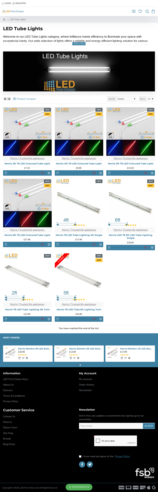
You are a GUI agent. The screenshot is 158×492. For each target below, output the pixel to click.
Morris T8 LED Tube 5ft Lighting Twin (79, 309)
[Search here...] (146, 11)
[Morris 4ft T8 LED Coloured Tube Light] (79, 131)
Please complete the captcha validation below (85, 443)
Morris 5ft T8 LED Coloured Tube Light (131, 163)
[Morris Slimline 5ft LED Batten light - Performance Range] (10, 352)
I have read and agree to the (106, 456)
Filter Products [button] (80, 487)
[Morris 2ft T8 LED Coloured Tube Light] (27, 131)
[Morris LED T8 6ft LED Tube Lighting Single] (130, 203)
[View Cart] (154, 11)
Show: (142, 99)
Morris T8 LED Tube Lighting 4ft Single (79, 235)
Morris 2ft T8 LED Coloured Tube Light (27, 163)
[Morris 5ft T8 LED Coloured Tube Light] (130, 131)
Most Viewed (11, 337)
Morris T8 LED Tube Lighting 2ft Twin (27, 309)
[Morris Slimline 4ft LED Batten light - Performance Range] (112, 352)
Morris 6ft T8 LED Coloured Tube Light (27, 235)
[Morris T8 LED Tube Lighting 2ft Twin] (27, 277)
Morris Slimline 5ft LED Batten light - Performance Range (34, 348)
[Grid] (5, 99)
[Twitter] (90, 464)
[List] (9, 99)
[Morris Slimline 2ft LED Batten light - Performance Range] (61, 352)
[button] (6, 173)
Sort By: (112, 99)
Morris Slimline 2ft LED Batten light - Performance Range (85, 348)
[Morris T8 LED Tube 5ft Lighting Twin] (79, 277)
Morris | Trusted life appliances (27, 158)
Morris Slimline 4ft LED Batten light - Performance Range (136, 348)
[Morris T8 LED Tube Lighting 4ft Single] (79, 203)
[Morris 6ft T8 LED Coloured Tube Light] (27, 203)
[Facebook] (82, 464)
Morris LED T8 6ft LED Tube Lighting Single (130, 237)
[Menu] (133, 11)
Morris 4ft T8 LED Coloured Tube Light (79, 163)
